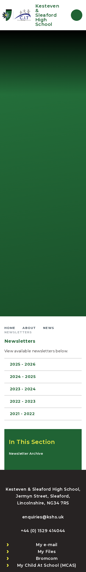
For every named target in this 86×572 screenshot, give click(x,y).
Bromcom (47, 558)
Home (9, 328)
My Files (47, 551)
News (48, 328)
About (29, 328)
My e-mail (46, 544)
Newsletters (18, 332)
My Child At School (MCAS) (46, 565)
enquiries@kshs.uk (43, 517)
